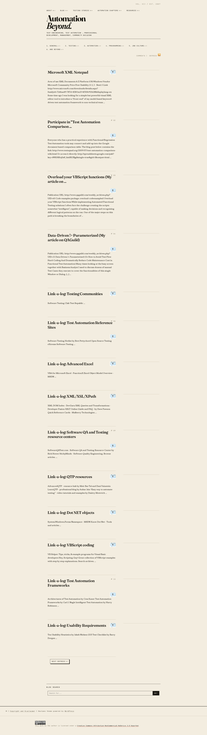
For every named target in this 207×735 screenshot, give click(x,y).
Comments (140, 56)
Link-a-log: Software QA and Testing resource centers (78, 434)
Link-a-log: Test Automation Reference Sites (80, 325)
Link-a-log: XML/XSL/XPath (72, 396)
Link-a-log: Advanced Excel (70, 363)
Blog (63, 10)
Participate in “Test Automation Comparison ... (74, 124)
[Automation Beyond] (66, 22)
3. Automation (92, 46)
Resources (132, 10)
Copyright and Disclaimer (22, 711)
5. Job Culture (137, 46)
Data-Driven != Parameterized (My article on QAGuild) (76, 237)
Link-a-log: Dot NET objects (71, 512)
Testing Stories (82, 10)
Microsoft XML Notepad (68, 72)
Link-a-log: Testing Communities (75, 293)
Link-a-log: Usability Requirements (77, 625)
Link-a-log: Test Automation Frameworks (71, 583)
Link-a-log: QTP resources (70, 476)
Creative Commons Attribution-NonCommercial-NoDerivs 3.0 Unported (107, 726)
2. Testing (71, 46)
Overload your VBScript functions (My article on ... (80, 179)
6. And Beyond (54, 49)
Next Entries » (59, 661)
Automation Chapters (109, 10)
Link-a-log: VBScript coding (71, 545)
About (50, 10)
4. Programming (114, 46)
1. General (52, 46)
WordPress (69, 711)
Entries (153, 56)
